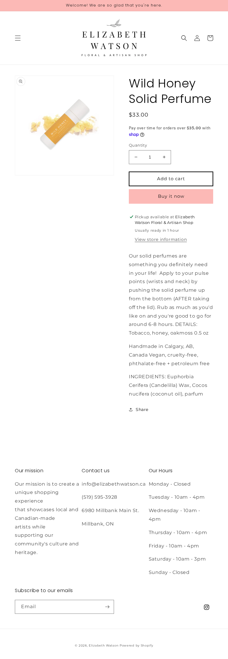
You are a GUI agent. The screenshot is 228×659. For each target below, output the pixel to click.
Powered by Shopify (136, 645)
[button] (17, 38)
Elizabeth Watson (103, 645)
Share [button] (142, 409)
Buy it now (171, 196)
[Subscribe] (107, 607)
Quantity (138, 145)
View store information (161, 239)
